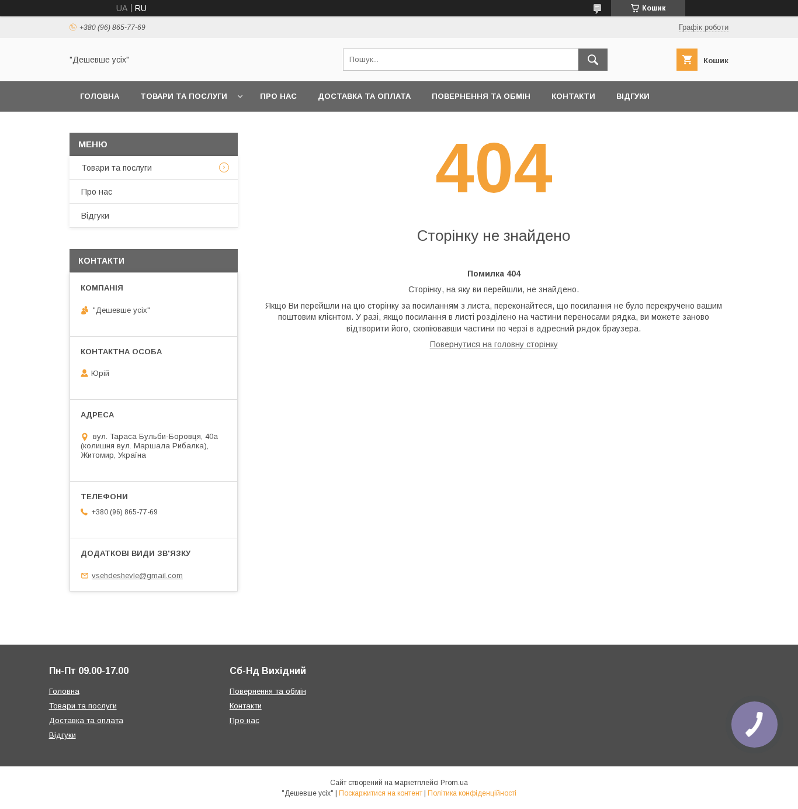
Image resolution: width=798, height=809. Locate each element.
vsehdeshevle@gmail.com (137, 575)
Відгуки (633, 96)
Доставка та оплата (364, 96)
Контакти (573, 96)
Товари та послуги (183, 96)
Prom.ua (454, 783)
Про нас (278, 96)
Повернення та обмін (481, 96)
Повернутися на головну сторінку (494, 344)
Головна (99, 96)
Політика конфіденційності (472, 793)
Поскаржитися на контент (380, 793)
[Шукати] (593, 60)
